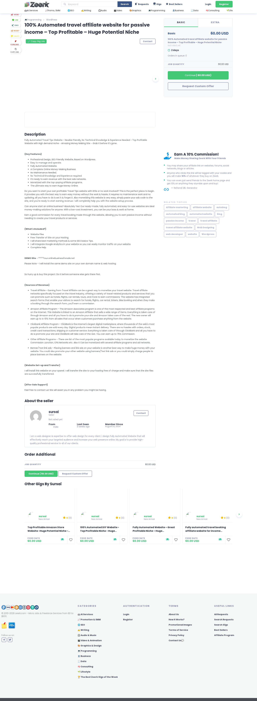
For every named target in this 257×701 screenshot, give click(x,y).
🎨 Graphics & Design (90, 645)
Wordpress (208, 234)
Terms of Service (178, 630)
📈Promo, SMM (52, 10)
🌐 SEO (81, 624)
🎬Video (118, 10)
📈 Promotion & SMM (89, 619)
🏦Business (178, 10)
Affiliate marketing (177, 207)
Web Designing (205, 227)
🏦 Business (84, 656)
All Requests (221, 614)
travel (192, 220)
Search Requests (224, 619)
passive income (175, 220)
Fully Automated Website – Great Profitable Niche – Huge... (154, 529)
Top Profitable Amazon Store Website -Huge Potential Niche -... (49, 529)
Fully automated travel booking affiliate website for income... (205, 529)
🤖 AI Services (85, 614)
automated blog (175, 214)
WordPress (51, 19)
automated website (200, 214)
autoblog (221, 207)
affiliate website (202, 207)
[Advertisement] (198, 124)
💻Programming (156, 10)
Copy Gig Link (36, 41)
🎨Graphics (135, 10)
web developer (174, 234)
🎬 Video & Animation (90, 640)
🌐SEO (71, 10)
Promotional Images (180, 624)
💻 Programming (87, 650)
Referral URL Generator (185, 187)
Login (208, 4)
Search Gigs (221, 624)
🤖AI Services (31, 10)
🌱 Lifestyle (84, 671)
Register (224, 4)
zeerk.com (20, 613)
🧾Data (194, 10)
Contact (141, 413)
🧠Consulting (212, 10)
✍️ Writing (83, 630)
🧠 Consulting (85, 666)
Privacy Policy (176, 635)
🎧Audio (102, 10)
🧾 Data (82, 661)
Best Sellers (221, 630)
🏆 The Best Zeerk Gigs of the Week (98, 676)
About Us (174, 614)
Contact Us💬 (176, 640)
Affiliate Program (224, 635)
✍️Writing (86, 10)
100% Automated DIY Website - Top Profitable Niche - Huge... (99, 529)
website (192, 234)
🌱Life (230, 10)
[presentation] (156, 79)
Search (125, 4)
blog (219, 214)
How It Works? (176, 619)
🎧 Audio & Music (87, 635)
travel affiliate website (179, 227)
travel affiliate (208, 220)
